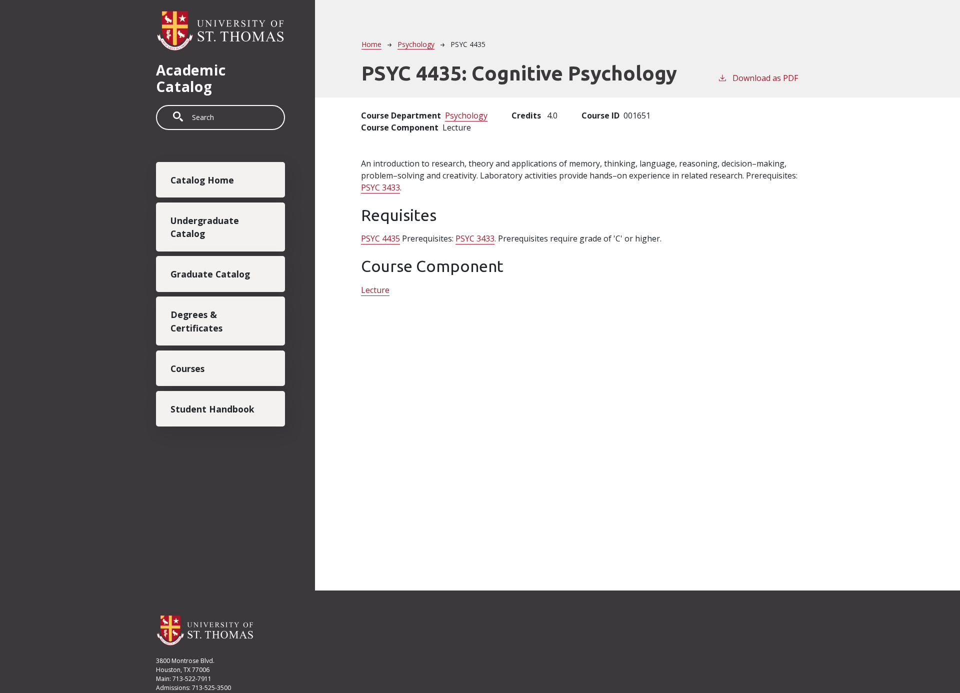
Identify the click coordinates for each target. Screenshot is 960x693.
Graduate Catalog (210, 274)
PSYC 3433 (380, 187)
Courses (187, 368)
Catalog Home (202, 180)
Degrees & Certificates (196, 321)
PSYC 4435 (380, 238)
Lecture (375, 290)
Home (372, 44)
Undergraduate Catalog (204, 227)
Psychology (416, 44)
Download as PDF (765, 78)
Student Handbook (212, 408)
